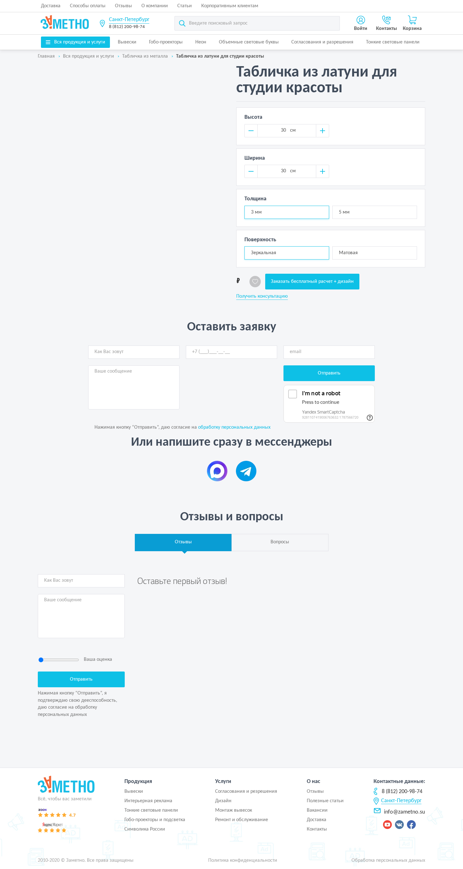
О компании (154, 6)
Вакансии (317, 810)
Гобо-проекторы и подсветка (154, 819)
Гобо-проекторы (166, 42)
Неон (200, 42)
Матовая (348, 252)
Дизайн (223, 800)
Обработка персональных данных (388, 860)
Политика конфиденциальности (242, 860)
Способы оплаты (88, 6)
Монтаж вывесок (233, 810)
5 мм (344, 212)
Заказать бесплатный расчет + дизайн (312, 281)
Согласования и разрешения (322, 42)
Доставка (50, 6)
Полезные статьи (325, 800)
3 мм (256, 212)
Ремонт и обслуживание (241, 819)
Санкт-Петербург (129, 20)
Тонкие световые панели (393, 42)
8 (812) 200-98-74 (127, 27)
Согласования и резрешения (246, 791)
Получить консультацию (262, 296)
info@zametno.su (404, 812)
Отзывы (123, 6)
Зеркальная (263, 252)
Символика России (144, 829)
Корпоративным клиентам (229, 6)
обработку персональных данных (234, 427)
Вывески (127, 42)
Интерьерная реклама (148, 800)
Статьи (184, 6)
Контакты (317, 829)
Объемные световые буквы (249, 42)
